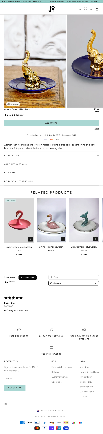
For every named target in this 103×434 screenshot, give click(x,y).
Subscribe (15, 387)
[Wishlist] (85, 9)
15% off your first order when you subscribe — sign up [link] (73, 2)
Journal (83, 396)
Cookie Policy (86, 382)
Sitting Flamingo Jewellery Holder (51, 249)
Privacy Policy (86, 377)
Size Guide (57, 382)
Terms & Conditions (89, 372)
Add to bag (51, 123)
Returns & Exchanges (62, 367)
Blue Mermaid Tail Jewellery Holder (84, 249)
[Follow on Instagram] (5, 404)
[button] (10, 115)
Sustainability (86, 386)
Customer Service (60, 377)
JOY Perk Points (87, 391)
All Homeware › (13, 104)
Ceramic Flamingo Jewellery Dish (19, 249)
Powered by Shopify (58, 416)
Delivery (55, 372)
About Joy (85, 367)
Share (97, 129)
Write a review (27, 277)
